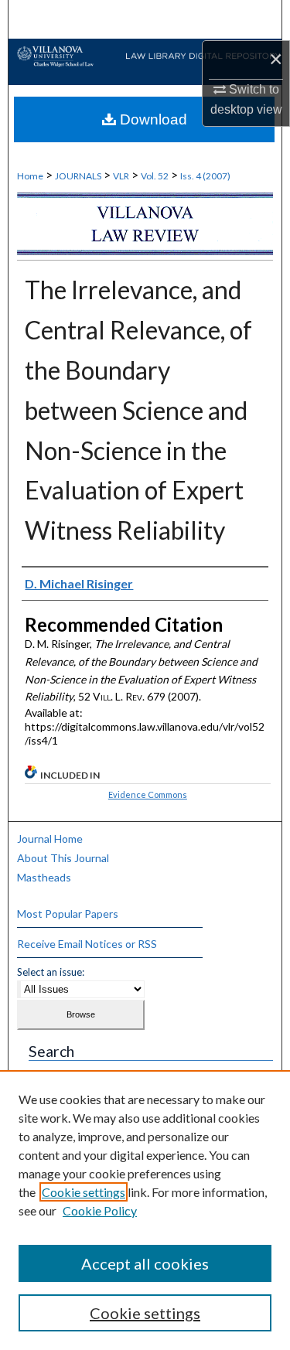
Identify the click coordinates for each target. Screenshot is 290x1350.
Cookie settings (83, 1192)
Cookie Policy (100, 1210)
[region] (145, 1210)
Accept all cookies (145, 1263)
